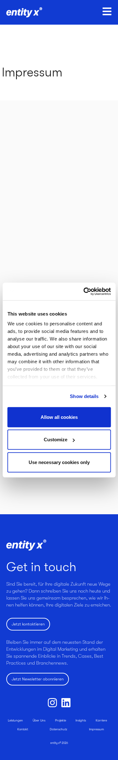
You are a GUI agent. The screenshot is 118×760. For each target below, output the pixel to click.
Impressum (96, 729)
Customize (55, 439)
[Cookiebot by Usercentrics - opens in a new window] (84, 291)
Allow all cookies (59, 416)
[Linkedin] (66, 702)
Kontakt (22, 729)
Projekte (60, 720)
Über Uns (39, 720)
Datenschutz (58, 729)
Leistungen (15, 720)
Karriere (101, 720)
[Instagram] (52, 702)
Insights (81, 720)
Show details (84, 396)
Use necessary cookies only (59, 462)
